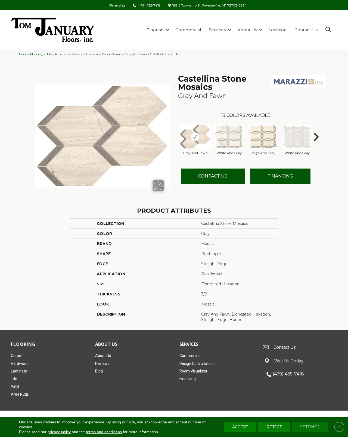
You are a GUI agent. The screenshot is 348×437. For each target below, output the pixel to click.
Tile (49, 54)
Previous (175, 129)
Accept (240, 426)
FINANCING (280, 176)
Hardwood (20, 363)
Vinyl (15, 386)
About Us (247, 29)
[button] (167, 30)
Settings (310, 426)
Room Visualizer (193, 371)
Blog (99, 371)
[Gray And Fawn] (195, 136)
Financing (117, 5)
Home (22, 54)
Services (217, 29)
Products (62, 54)
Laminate (19, 371)
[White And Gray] (229, 136)
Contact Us (306, 29)
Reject (274, 426)
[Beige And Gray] (263, 136)
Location (278, 29)
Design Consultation (196, 363)
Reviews (102, 363)
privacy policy (59, 432)
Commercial (188, 29)
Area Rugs (20, 394)
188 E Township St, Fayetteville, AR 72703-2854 (209, 5)
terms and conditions (104, 432)
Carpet (17, 355)
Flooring (155, 29)
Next (316, 129)
